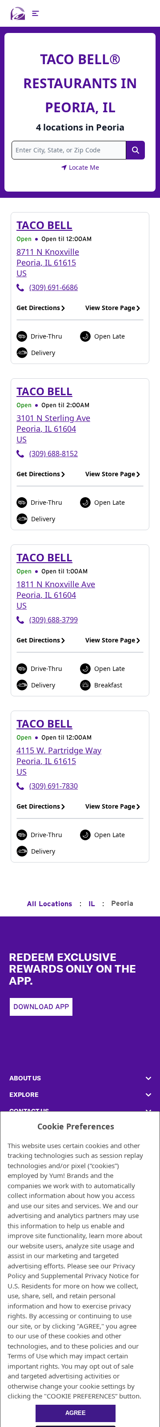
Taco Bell (44, 224)
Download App (41, 1006)
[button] (80, 1078)
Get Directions (38, 307)
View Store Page (110, 307)
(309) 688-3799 (53, 620)
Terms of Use (28, 1355)
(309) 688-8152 (53, 453)
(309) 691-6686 (53, 287)
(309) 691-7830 (53, 786)
